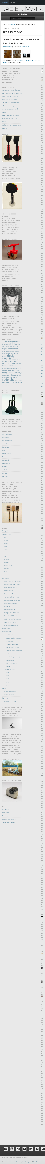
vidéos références (9, 695)
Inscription (5, 809)
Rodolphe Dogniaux (10, 701)
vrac (5, 575)
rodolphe (8, 379)
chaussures (11, 351)
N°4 (7, 682)
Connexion (5, 812)
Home (13, 24)
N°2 (7, 676)
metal (14, 373)
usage (15, 382)
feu (5, 556)
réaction (4, 466)
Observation (6, 463)
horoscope (5, 447)
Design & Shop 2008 (10, 609)
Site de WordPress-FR (8, 822)
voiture (20, 382)
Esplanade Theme (15, 1162)
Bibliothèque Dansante (11, 625)
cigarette (17, 351)
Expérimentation (7, 440)
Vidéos (4, 688)
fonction (18, 363)
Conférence (7, 606)
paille (20, 375)
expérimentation (8, 364)
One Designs (26, 1162)
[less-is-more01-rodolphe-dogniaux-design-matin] (8, 54)
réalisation (5, 470)
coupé (11, 353)
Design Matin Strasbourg (11, 613)
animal (4, 342)
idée (3, 450)
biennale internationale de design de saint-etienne (11, 344)
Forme (4, 366)
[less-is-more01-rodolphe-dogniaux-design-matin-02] (17, 54)
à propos (5, 698)
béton (6, 543)
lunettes (6, 562)
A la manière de (24, 46)
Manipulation (6, 457)
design (11, 355)
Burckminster (14, 346)
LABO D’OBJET (6, 632)
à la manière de (8, 385)
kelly (3, 368)
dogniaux (8, 358)
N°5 (7, 685)
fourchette (10, 366)
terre (5, 572)
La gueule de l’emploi (10, 594)
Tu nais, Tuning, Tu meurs (11, 597)
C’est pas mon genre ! (10, 603)
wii (3, 385)
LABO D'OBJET (6, 453)
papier (4, 377)
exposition (5, 444)
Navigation (22, 14)
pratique (8, 377)
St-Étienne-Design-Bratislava (12, 619)
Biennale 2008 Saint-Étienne (12, 616)
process (6, 568)
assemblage (10, 342)
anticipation (5, 437)
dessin (6, 550)
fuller (15, 366)
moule (4, 375)
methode (7, 559)
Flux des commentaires (9, 819)
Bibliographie (6, 628)
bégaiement (7, 349)
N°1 (7, 672)
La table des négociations (12, 600)
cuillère (4, 356)
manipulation (7, 373)
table (12, 382)
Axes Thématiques (9, 635)
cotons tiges (5, 353)
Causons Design (7, 534)
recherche (14, 377)
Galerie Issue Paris (9, 622)
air (5, 537)
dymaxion (17, 359)
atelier (6, 540)
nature (8, 375)
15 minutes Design (9, 669)
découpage (5, 361)
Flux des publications (8, 816)
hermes (19, 366)
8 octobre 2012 (7, 46)
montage (19, 373)
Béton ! (4, 122)
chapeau (5, 351)
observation (14, 375)
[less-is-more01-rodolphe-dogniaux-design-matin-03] (26, 54)
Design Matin (6, 531)
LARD (17, 370)
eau (5, 553)
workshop (5, 476)
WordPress (36, 1162)
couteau (16, 353)
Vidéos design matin (10, 691)
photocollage (8, 565)
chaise (15, 349)
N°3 (7, 679)
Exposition (5, 578)
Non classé (5, 460)
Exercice (15, 361)
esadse (10, 361)
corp (5, 546)
